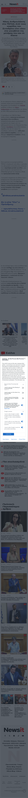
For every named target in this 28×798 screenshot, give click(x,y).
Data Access (14, 439)
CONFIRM (8, 434)
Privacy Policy (22, 439)
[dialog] (14, 399)
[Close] (25, 359)
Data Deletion (6, 439)
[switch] (22, 388)
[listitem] (14, 384)
